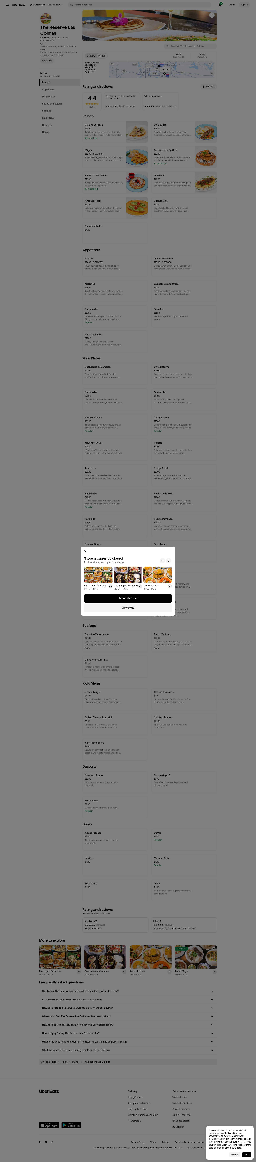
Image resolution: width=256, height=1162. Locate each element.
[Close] (85, 551)
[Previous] (162, 560)
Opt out (235, 1154)
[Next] (168, 560)
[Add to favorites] (109, 569)
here (239, 1148)
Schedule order (128, 598)
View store (128, 607)
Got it (246, 1154)
